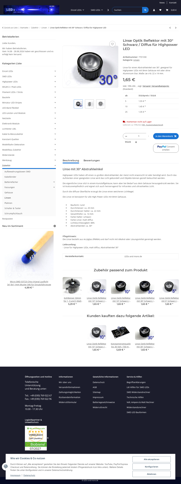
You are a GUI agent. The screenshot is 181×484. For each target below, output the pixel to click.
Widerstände (8, 155)
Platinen (8, 203)
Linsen (136, 60)
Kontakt (172, 2)
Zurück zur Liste (11, 27)
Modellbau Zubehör (11, 149)
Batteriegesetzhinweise (104, 402)
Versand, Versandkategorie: (156, 86)
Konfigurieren (151, 466)
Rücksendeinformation (69, 397)
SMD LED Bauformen (136, 412)
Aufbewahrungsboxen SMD (17, 171)
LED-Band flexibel (10, 107)
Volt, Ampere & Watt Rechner (140, 402)
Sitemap (97, 392)
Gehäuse (9, 192)
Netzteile (6, 118)
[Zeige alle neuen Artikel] (55, 226)
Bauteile (6, 97)
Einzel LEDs (7, 71)
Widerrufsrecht (100, 407)
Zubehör (6, 165)
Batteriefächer (11, 182)
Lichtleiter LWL (9, 128)
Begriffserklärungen (136, 382)
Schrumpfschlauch (13, 213)
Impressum (15, 475)
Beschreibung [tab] (71, 160)
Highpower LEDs (10, 81)
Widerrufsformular (68, 402)
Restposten (7, 218)
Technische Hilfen (135, 397)
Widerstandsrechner (136, 407)
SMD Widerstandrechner (138, 392)
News (162, 2)
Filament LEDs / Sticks (12, 92)
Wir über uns (65, 382)
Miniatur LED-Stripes (12, 102)
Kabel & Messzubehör (12, 134)
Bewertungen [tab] (92, 160)
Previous (67, 293)
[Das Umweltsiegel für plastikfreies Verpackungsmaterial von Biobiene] (37, 437)
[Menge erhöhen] (136, 142)
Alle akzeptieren (151, 459)
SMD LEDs (7, 76)
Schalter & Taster (13, 208)
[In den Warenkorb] (65, 37)
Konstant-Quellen (10, 139)
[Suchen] (145, 10)
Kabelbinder (10, 176)
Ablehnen (151, 474)
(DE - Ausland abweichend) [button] (152, 125)
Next (174, 293)
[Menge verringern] (126, 136)
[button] (154, 10)
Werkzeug (7, 160)
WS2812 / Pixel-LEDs (11, 87)
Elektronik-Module (11, 123)
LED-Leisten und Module (13, 113)
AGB (95, 387)
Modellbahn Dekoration (13, 144)
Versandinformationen (69, 387)
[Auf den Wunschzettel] (112, 44)
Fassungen (10, 187)
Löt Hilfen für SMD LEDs (138, 387)
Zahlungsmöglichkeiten (70, 392)
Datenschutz (29, 475)
